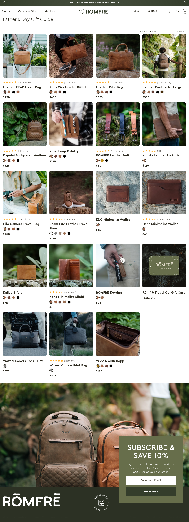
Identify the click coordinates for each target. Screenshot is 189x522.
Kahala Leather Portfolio (161, 155)
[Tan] (102, 160)
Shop (5, 517)
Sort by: (143, 32)
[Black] (13, 92)
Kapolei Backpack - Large (162, 87)
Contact (65, 517)
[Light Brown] (60, 233)
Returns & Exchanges (177, 517)
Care (52, 517)
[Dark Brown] (98, 160)
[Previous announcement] (4, 3)
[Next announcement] (185, 3)
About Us (40, 517)
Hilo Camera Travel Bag (21, 224)
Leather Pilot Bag (109, 87)
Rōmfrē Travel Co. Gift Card (163, 292)
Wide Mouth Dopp (110, 361)
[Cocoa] (4, 92)
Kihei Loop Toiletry (64, 151)
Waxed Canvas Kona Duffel (24, 361)
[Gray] (55, 233)
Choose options (24, 69)
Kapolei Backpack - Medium (24, 155)
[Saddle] (18, 92)
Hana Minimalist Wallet (160, 224)
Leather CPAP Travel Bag (22, 87)
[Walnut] (9, 92)
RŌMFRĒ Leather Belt (112, 155)
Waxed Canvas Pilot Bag (68, 365)
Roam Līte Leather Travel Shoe (68, 226)
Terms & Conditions (155, 517)
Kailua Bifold (12, 292)
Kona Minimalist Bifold (66, 296)
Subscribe (151, 491)
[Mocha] (162, 92)
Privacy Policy (135, 517)
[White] (51, 233)
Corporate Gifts (22, 517)
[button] (168, 11)
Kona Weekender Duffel (67, 87)
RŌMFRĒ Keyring (109, 292)
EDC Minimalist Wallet (113, 219)
